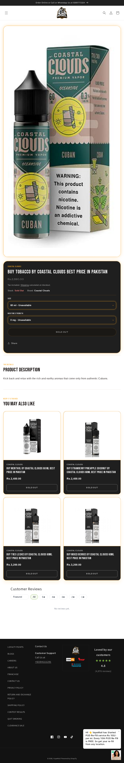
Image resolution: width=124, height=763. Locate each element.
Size (9, 299)
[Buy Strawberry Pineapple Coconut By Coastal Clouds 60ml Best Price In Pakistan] (92, 435)
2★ (73, 597)
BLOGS (11, 653)
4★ (53, 597)
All (34, 597)
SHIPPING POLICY (16, 705)
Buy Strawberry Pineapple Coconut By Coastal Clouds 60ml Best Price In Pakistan (91, 470)
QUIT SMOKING (15, 718)
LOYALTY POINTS (15, 647)
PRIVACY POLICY (15, 687)
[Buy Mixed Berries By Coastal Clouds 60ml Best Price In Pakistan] (92, 521)
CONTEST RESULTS (16, 712)
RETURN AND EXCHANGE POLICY (19, 696)
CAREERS (12, 660)
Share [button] (14, 343)
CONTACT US (14, 681)
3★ (63, 597)
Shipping (25, 285)
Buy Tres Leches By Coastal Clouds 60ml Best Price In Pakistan (29, 556)
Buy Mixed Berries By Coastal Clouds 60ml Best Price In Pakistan (90, 556)
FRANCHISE (13, 674)
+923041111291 (43, 661)
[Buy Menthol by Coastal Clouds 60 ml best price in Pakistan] (31, 435)
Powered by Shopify (69, 758)
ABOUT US (12, 667)
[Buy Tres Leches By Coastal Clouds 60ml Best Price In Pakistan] (31, 521)
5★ (43, 597)
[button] (6, 13)
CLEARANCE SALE (16, 725)
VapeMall (57, 758)
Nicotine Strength (15, 314)
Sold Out (32, 487)
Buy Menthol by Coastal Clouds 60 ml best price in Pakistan (31, 470)
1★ (83, 597)
